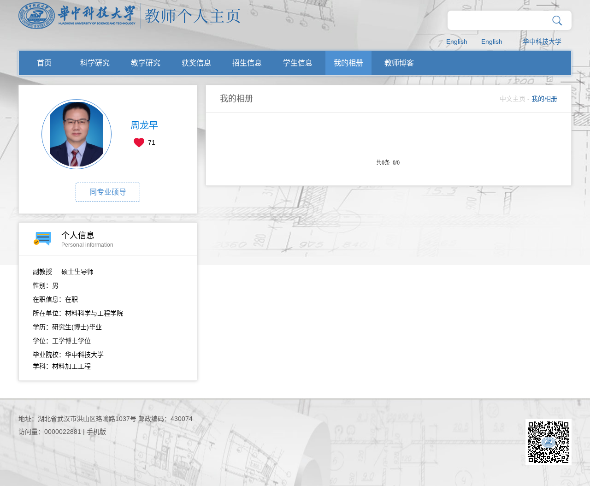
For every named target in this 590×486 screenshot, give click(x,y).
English (456, 41)
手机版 (96, 431)
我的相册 (348, 63)
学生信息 (298, 63)
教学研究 (145, 63)
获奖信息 (196, 63)
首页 (44, 63)
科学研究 (95, 63)
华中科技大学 (542, 41)
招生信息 (247, 63)
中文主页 (512, 98)
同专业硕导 (107, 192)
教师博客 (399, 63)
